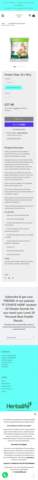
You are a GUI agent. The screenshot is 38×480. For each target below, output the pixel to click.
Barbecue (10, 82)
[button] (10, 66)
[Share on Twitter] (9, 278)
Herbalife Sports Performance (17, 23)
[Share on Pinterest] (13, 278)
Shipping (16, 108)
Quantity (7, 93)
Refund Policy (6, 383)
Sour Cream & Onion (13, 87)
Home (3, 23)
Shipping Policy (6, 386)
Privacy (4, 391)
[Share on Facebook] (6, 278)
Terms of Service (7, 389)
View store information (14, 138)
